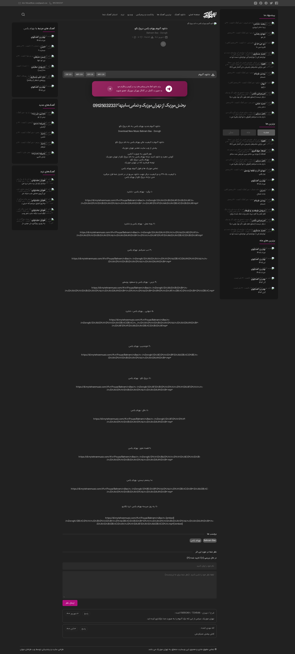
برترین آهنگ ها (164, 14)
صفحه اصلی (194, 14)
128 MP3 (101, 74)
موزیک (125, 148)
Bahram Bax (210, 540)
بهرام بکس (196, 540)
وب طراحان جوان (27, 649)
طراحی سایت (58, 649)
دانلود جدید (152, 126)
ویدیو (130, 14)
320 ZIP (68, 74)
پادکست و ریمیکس (145, 14)
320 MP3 (79, 74)
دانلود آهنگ (180, 14)
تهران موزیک (162, 649)
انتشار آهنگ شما (109, 14)
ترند (122, 14)
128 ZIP (90, 74)
